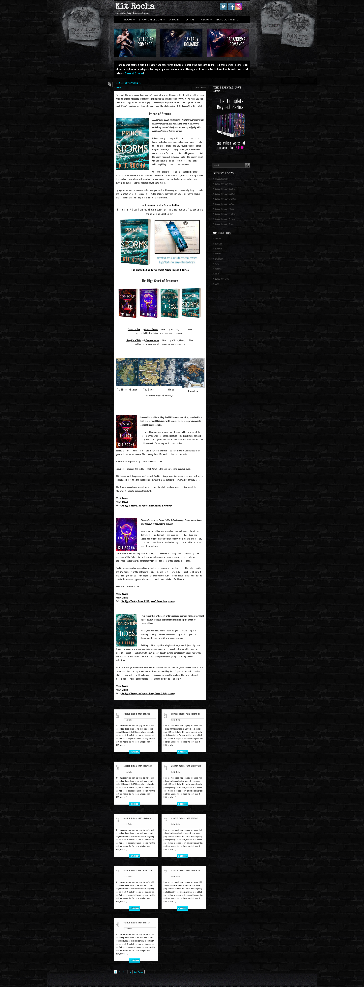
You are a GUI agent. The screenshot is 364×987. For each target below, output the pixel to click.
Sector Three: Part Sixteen (137, 819)
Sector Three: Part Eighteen (138, 766)
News (217, 263)
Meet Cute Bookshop (162, 505)
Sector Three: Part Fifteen (184, 819)
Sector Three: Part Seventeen (186, 766)
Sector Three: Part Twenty (137, 714)
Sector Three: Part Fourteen (138, 871)
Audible (176, 205)
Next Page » (138, 971)
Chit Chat (218, 243)
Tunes (217, 283)
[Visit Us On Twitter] (223, 9)
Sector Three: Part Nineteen (185, 714)
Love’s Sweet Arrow (161, 270)
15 (130, 971)
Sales (217, 273)
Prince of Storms (127, 83)
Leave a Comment (200, 87)
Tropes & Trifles (180, 270)
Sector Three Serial (222, 278)
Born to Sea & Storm (156, 523)
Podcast (218, 268)
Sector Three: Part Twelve (137, 923)
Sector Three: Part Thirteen (185, 871)
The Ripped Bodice (140, 270)
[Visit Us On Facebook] (231, 9)
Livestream (219, 258)
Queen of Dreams (134, 73)
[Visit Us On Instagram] (238, 9)
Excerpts (218, 253)
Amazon (151, 205)
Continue (135, 751)
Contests (218, 248)
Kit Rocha (134, 7)
